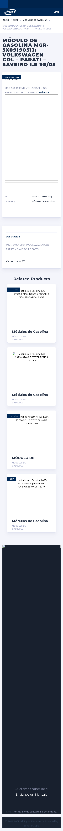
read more (43, 92)
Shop (16, 20)
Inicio (5, 20)
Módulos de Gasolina (34, 20)
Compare (50, 300)
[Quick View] (50, 289)
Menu (57, 12)
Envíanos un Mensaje (31, 794)
